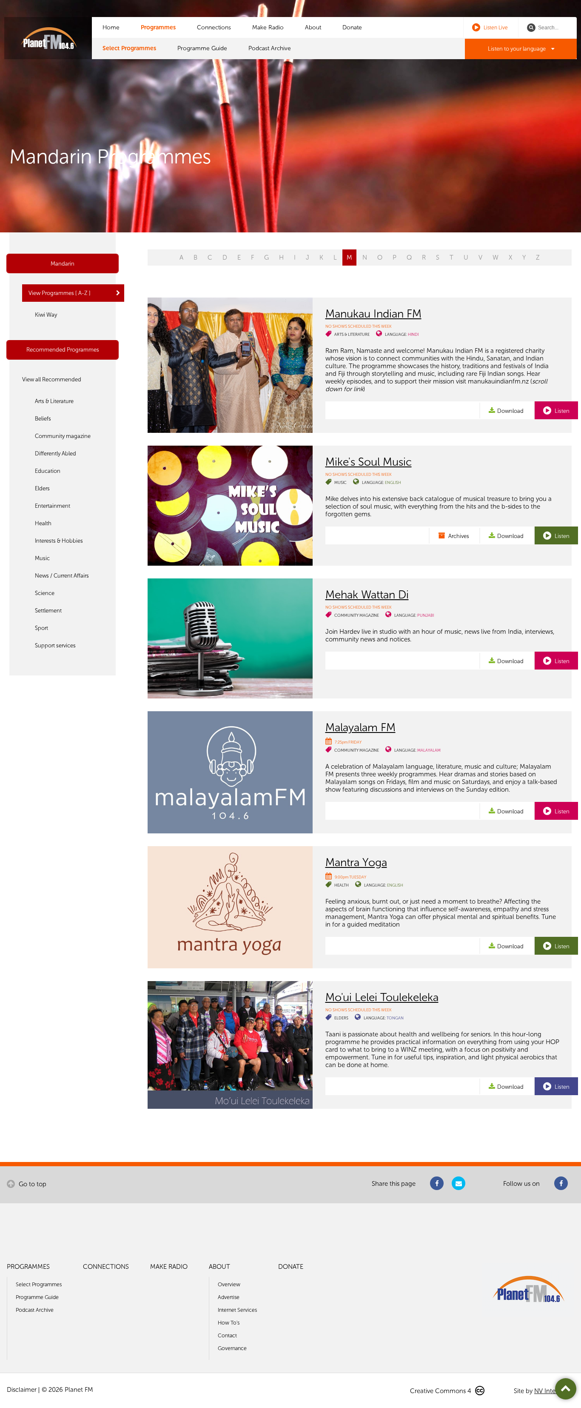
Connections (214, 27)
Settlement (48, 610)
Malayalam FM (360, 727)
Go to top (31, 1184)
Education (47, 471)
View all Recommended (51, 379)
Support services (55, 645)
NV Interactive (554, 1391)
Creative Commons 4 (441, 1391)
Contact (227, 1335)
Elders (42, 488)
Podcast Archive (269, 48)
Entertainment (52, 506)
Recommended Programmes (62, 349)
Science (44, 593)
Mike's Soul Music (368, 462)
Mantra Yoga (356, 862)
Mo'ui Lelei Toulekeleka (382, 997)
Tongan (395, 1018)
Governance (232, 1348)
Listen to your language (517, 49)
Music (42, 558)
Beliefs (43, 418)
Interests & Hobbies (59, 541)
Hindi (413, 334)
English (393, 482)
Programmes (158, 27)
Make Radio (268, 27)
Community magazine (63, 436)
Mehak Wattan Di (367, 594)
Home (111, 27)
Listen (561, 411)
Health (43, 523)
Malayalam (429, 750)
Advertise (228, 1297)
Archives (458, 536)
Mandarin (62, 263)
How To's (228, 1322)
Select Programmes (129, 48)
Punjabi (425, 615)
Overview (229, 1284)
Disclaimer (22, 1390)
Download (510, 411)
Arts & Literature (54, 401)
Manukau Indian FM (373, 314)
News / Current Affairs (62, 575)
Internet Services (237, 1310)
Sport (41, 628)
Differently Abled (55, 453)
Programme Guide (202, 48)
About (313, 27)
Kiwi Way (46, 315)
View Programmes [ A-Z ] (59, 293)
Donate (352, 27)
